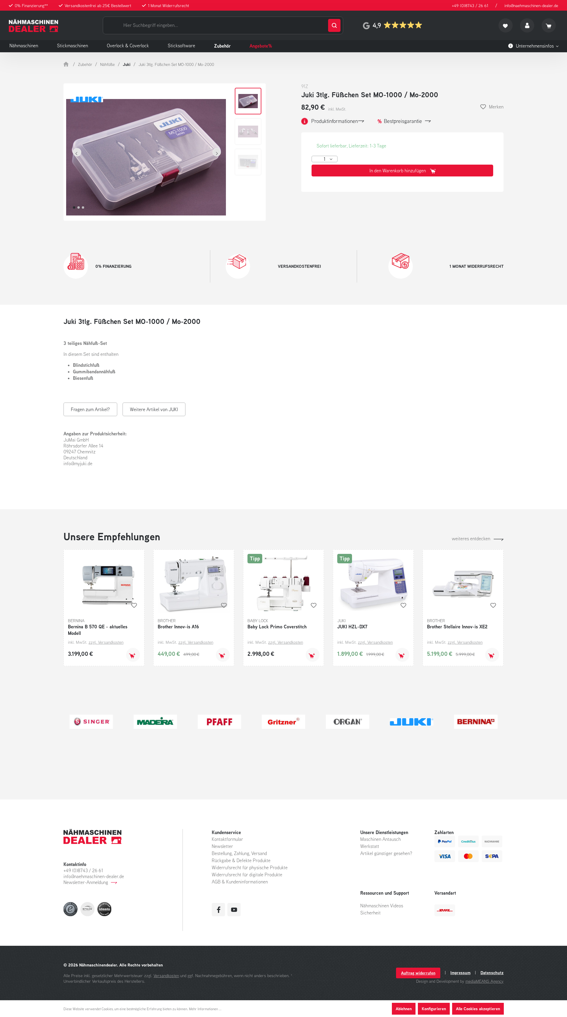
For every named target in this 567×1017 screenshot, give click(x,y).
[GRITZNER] (412, 721)
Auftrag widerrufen (418, 973)
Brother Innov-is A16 (178, 626)
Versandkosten (166, 975)
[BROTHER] (91, 721)
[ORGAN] (476, 721)
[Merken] (134, 605)
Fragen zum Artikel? (90, 409)
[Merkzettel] (505, 25)
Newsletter (222, 846)
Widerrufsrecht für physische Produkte (250, 867)
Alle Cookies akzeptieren (478, 1008)
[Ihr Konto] (527, 25)
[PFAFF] (347, 721)
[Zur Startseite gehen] (33, 25)
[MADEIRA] (283, 721)
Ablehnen (404, 1008)
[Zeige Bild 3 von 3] (83, 207)
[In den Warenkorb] (133, 655)
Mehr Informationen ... (205, 1009)
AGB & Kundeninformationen (240, 882)
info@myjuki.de (77, 463)
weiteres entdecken (471, 538)
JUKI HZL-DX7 (352, 626)
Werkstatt (369, 846)
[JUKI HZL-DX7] (373, 583)
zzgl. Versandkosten (106, 642)
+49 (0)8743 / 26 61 (470, 5)
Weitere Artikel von (154, 409)
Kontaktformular (227, 839)
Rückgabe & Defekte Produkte (241, 860)
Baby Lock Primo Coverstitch (277, 626)
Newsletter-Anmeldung (85, 882)
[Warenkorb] (549, 25)
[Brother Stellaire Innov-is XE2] (463, 583)
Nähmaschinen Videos (381, 906)
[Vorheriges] (77, 152)
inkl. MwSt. (337, 109)
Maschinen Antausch (380, 839)
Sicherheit (370, 913)
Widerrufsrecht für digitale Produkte (247, 874)
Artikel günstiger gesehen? (386, 853)
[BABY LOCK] (155, 721)
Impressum (460, 973)
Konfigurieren (434, 1008)
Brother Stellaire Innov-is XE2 (457, 626)
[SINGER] (219, 721)
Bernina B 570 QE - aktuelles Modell (97, 629)
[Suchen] (334, 25)
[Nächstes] (217, 152)
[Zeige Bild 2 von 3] (78, 207)
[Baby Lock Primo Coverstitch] (283, 583)
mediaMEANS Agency (484, 981)
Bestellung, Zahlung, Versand (239, 853)
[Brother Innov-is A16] (194, 583)
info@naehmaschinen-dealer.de (531, 5)
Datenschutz (492, 973)
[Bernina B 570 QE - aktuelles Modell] (104, 583)
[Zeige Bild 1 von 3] (74, 207)
